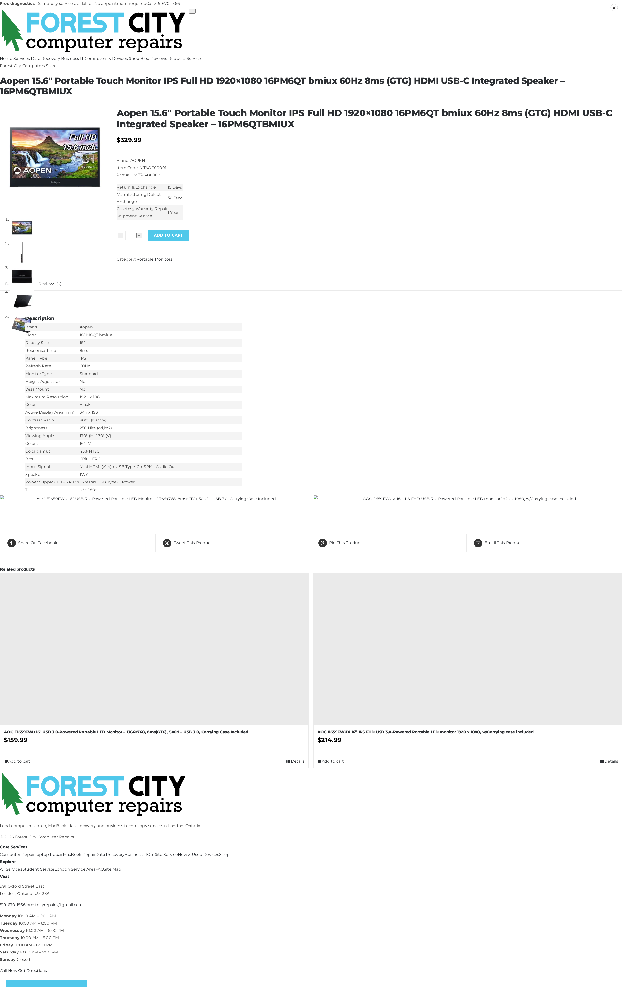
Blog (145, 58)
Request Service (184, 58)
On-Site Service (162, 854)
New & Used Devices (198, 854)
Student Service (38, 869)
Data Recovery (45, 58)
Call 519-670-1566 (163, 3)
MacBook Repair (79, 854)
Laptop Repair (49, 854)
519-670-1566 (13, 904)
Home (6, 58)
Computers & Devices (106, 58)
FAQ (99, 869)
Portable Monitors (154, 259)
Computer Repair (17, 854)
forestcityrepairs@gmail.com (54, 904)
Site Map (112, 869)
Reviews (159, 58)
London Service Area (75, 869)
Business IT (72, 58)
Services (21, 58)
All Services (11, 869)
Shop (134, 58)
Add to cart (168, 235)
